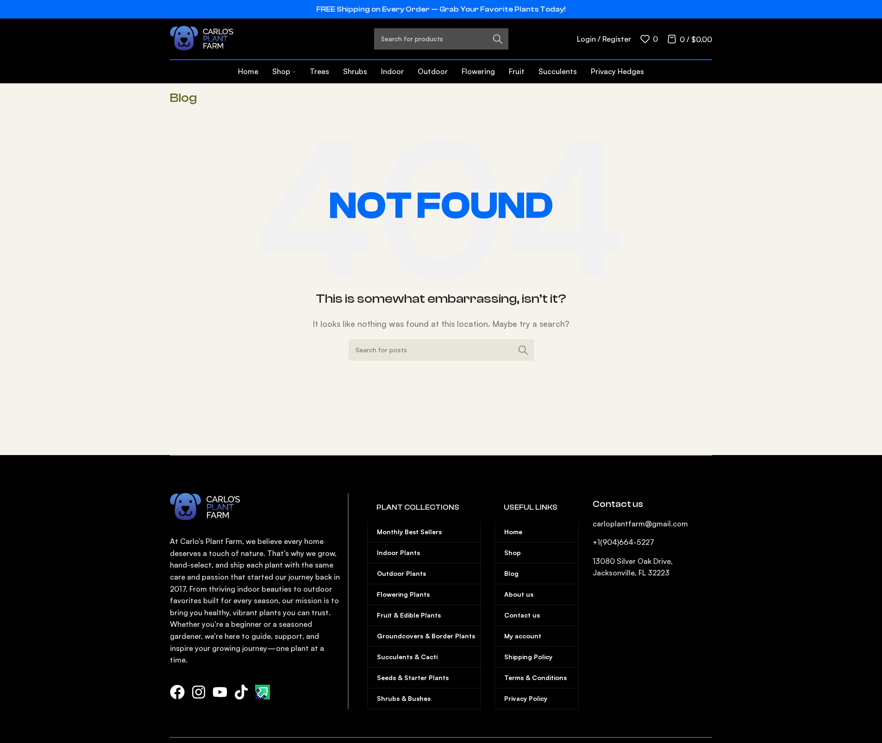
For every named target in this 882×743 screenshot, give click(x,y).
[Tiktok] (241, 692)
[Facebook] (177, 692)
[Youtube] (220, 692)
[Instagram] (198, 692)
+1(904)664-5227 (623, 542)
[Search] (523, 350)
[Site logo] (204, 38)
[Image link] (208, 506)
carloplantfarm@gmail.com (640, 523)
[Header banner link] (441, 9)
